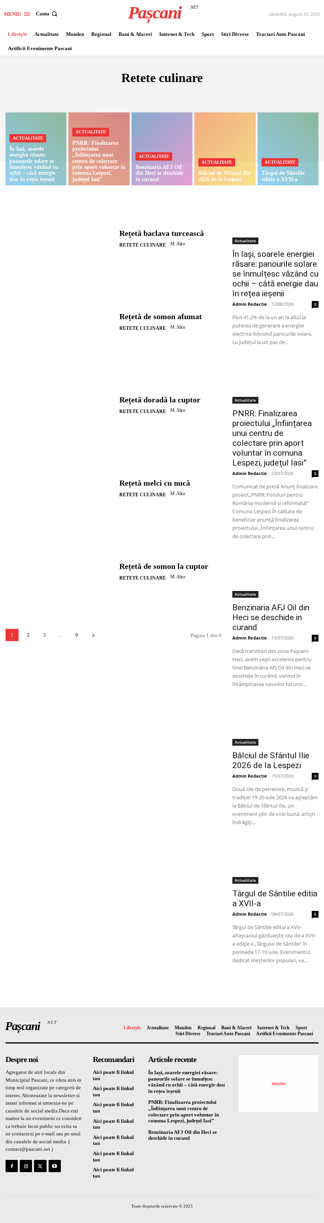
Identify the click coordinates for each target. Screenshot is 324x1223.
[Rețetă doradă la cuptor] (59, 405)
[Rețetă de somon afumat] (59, 322)
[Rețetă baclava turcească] (59, 239)
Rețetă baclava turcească (161, 233)
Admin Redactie (249, 304)
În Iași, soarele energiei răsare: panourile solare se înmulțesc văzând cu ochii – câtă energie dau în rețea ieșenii (275, 273)
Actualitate (28, 138)
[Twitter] (40, 1166)
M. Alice (177, 244)
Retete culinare (158, 95)
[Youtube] (55, 1166)
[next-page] (93, 635)
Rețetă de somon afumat (160, 316)
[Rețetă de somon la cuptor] (59, 572)
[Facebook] (12, 1166)
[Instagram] (26, 1166)
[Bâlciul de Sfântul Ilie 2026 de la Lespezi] (224, 148)
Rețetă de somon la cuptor (163, 566)
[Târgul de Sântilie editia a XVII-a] (288, 148)
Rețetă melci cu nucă (154, 483)
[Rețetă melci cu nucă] (59, 489)
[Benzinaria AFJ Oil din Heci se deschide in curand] (162, 148)
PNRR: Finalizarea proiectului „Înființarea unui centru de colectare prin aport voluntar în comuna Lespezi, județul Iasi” (272, 438)
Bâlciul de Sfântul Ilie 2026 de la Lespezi (270, 760)
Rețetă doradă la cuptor (159, 399)
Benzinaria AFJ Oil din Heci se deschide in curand (270, 617)
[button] (47, 13)
